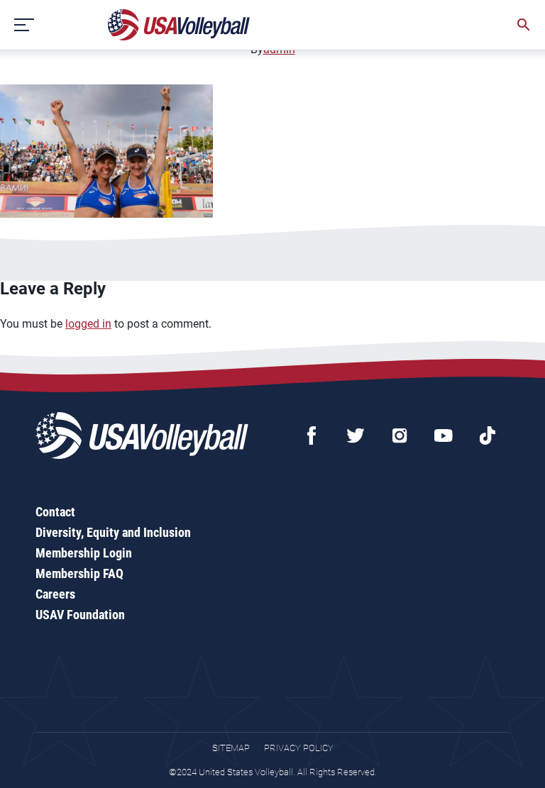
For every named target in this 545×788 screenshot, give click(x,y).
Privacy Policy (299, 748)
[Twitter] (355, 435)
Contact (55, 511)
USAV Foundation (80, 614)
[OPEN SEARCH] (523, 25)
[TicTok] (487, 435)
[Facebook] (311, 435)
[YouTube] (443, 435)
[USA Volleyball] (179, 24)
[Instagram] (399, 435)
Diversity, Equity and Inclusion (113, 532)
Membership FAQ (79, 573)
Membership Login (83, 552)
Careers (55, 594)
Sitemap (231, 748)
